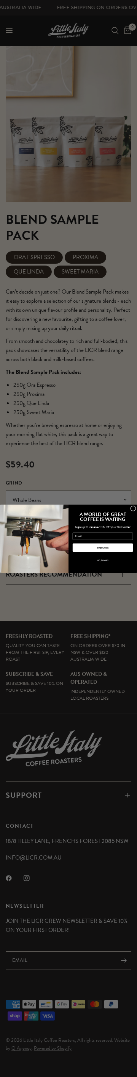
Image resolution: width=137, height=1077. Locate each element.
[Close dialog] (133, 508)
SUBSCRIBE (103, 547)
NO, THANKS (102, 560)
